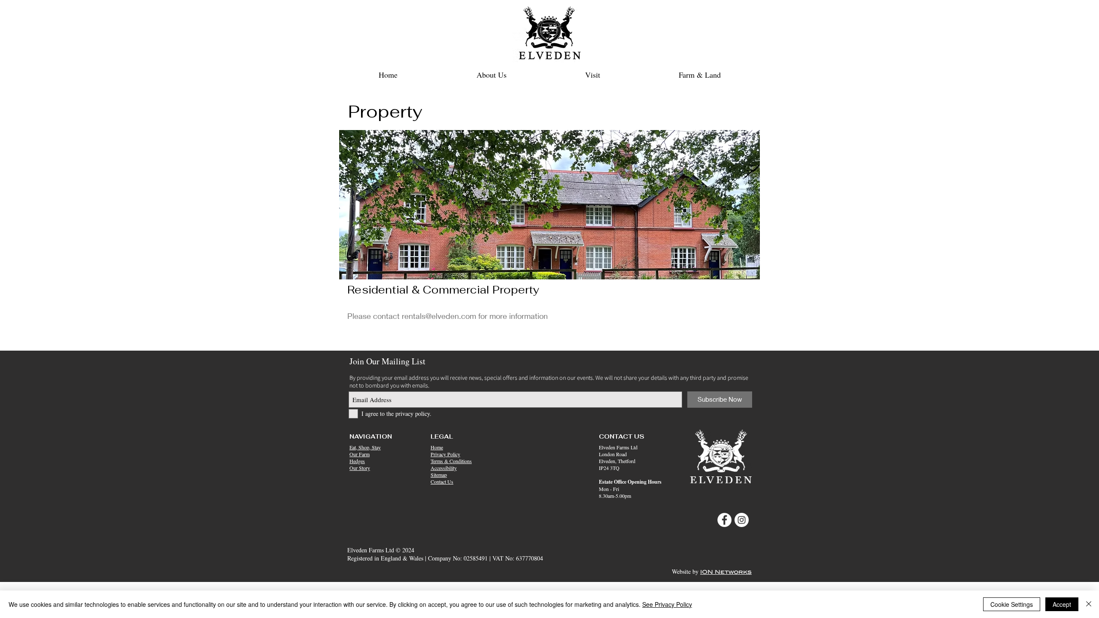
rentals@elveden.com (439, 316)
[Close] (1089, 604)
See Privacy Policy (667, 604)
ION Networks (726, 572)
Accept (1062, 604)
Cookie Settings (1011, 604)
